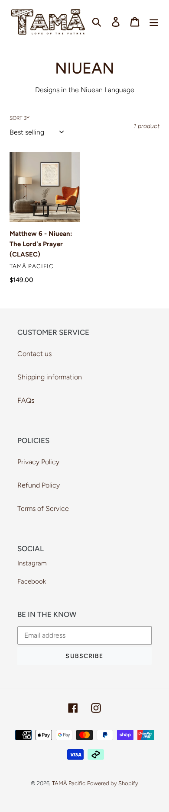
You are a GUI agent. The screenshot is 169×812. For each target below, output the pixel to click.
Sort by (19, 118)
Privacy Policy (38, 462)
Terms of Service (43, 508)
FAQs (25, 400)
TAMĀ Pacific (68, 783)
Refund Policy (38, 485)
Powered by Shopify (112, 783)
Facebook (31, 581)
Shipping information (49, 377)
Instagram (32, 563)
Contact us (34, 354)
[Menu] (153, 22)
